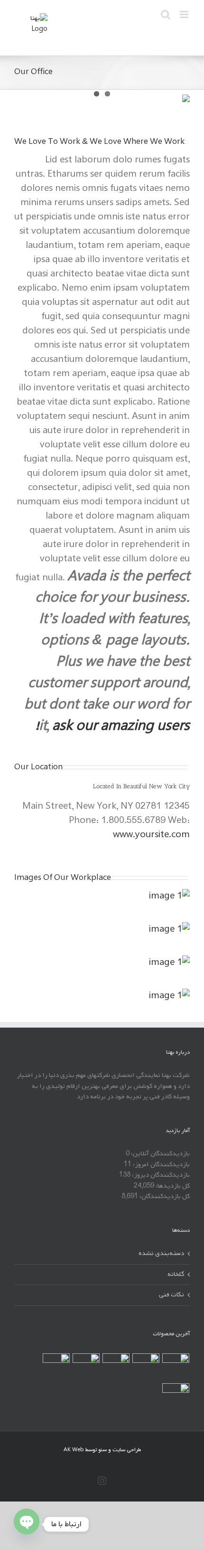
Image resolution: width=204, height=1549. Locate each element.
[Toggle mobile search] (165, 14)
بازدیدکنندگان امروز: (160, 1164)
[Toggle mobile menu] (185, 14)
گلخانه (175, 1274)
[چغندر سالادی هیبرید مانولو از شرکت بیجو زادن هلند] (175, 1367)
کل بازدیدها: (172, 1186)
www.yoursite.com (151, 835)
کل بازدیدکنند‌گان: (164, 1196)
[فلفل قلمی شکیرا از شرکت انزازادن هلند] (175, 1397)
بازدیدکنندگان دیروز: (160, 1175)
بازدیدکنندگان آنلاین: (160, 1153)
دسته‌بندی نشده (161, 1253)
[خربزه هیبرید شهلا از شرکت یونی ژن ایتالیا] (86, 1367)
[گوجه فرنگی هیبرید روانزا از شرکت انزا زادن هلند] (116, 1367)
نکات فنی (171, 1295)
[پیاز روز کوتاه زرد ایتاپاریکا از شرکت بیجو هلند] (145, 1367)
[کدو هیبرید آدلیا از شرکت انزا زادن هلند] (56, 1367)
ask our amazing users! (113, 726)
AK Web (74, 1449)
